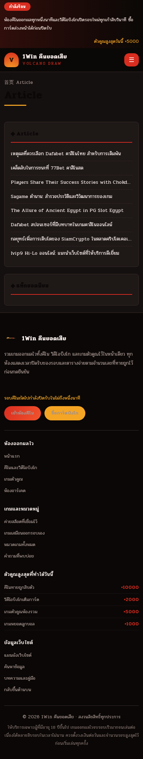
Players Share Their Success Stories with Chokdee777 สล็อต (71, 182)
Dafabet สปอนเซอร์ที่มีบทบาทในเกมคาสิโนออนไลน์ (61, 224)
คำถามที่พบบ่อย (19, 556)
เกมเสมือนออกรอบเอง (24, 533)
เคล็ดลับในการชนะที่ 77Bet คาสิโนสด (47, 168)
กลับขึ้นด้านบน (17, 689)
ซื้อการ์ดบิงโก (64, 413)
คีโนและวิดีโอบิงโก (20, 467)
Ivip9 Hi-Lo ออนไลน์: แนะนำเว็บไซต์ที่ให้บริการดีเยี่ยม (65, 253)
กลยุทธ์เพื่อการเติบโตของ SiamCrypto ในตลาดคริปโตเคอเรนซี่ (71, 239)
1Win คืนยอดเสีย (57, 716)
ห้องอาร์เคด (15, 490)
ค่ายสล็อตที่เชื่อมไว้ (20, 521)
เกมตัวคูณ (13, 479)
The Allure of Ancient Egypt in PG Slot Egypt (67, 210)
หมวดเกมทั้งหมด (19, 544)
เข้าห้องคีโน (22, 413)
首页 (9, 82)
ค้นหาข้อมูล (14, 666)
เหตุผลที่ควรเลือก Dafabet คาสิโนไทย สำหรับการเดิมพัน (66, 153)
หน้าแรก (12, 456)
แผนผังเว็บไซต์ (18, 655)
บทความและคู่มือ (19, 678)
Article (24, 82)
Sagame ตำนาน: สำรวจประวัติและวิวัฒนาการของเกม (61, 196)
